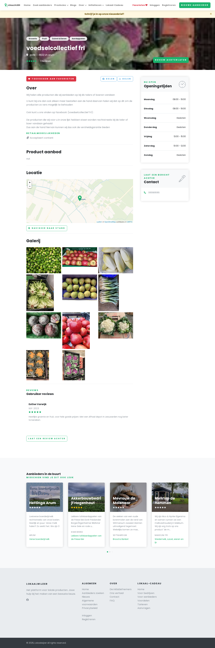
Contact (114, 596)
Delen (110, 79)
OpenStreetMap (110, 222)
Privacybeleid (89, 608)
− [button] (30, 186)
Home (27, 5)
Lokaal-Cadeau (114, 5)
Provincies (60, 5)
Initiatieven (95, 5)
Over (81, 5)
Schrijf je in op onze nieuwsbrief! (104, 14)
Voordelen (143, 600)
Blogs (73, 5)
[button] (107, 551)
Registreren (169, 5)
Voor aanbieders (147, 596)
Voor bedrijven (145, 593)
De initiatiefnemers (120, 589)
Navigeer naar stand (48, 228)
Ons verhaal (117, 593)
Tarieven (142, 604)
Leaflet (99, 222)
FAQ (112, 600)
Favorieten (139, 5)
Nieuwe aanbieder (195, 5)
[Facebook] (27, 600)
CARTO (129, 222)
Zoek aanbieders (42, 5)
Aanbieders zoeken (93, 593)
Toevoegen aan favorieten (52, 79)
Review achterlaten (171, 60)
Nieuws (86, 596)
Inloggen (155, 5)
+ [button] (30, 182)
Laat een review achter (46, 438)
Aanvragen (143, 608)
